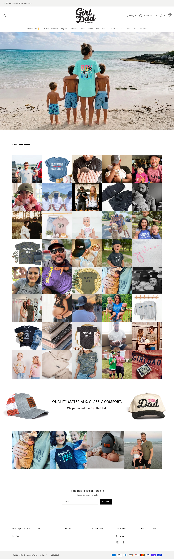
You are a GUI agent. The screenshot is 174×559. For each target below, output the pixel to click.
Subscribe (105, 501)
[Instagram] (117, 542)
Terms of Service (96, 528)
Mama (90, 28)
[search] (5, 15)
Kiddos (82, 28)
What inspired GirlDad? (21, 528)
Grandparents (113, 28)
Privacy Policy (121, 528)
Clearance (143, 28)
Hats (103, 28)
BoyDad (64, 28)
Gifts (134, 28)
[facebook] (123, 542)
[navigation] (83, 125)
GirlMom (73, 28)
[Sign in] (162, 15)
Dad (97, 28)
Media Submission (148, 528)
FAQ (39, 528)
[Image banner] (87, 81)
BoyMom (54, 28)
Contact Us (68, 528)
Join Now (16, 536)
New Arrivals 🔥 (33, 28)
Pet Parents (125, 28)
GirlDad (46, 28)
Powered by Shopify (40, 555)
